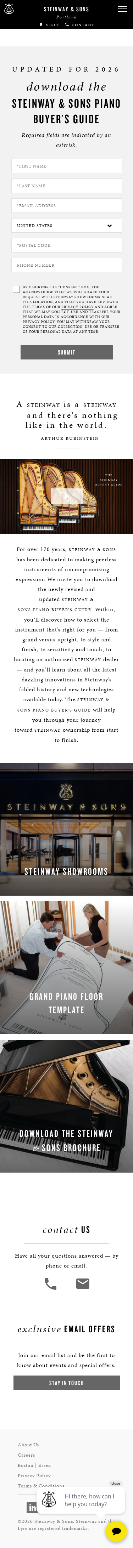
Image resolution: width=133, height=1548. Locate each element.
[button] (122, 9)
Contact (82, 25)
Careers (26, 1455)
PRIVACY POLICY (77, 307)
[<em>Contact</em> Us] (82, 1289)
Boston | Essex (34, 1465)
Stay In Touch (66, 1383)
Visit (51, 25)
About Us (28, 1444)
